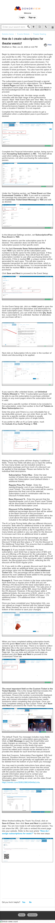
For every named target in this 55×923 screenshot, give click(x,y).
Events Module (23, 34)
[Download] (22, 475)
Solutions (32, 914)
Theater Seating (39, 34)
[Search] (29, 26)
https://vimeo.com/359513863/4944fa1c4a (21, 782)
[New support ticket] (33, 26)
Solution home (8, 34)
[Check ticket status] (40, 26)
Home (21, 914)
